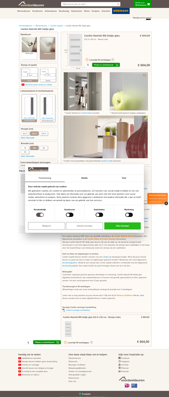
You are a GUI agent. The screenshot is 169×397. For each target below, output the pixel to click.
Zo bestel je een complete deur (35, 371)
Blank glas (29, 53)
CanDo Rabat (86, 113)
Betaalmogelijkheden (77, 368)
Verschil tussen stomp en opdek (38, 85)
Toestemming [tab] (45, 178)
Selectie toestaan (84, 226)
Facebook (125, 358)
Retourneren (74, 378)
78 (25, 148)
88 (44, 148)
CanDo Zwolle (107, 161)
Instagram (125, 361)
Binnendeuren (41, 26)
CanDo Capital (56, 26)
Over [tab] (124, 178)
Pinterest (124, 368)
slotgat (145, 218)
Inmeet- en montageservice (80, 371)
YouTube (124, 365)
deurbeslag (67, 266)
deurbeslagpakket (69, 263)
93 (25, 152)
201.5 (25, 134)
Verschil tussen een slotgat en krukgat (37, 368)
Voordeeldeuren (25, 26)
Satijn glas (47, 53)
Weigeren (46, 226)
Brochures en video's (30, 375)
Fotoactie (125, 371)
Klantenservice (75, 358)
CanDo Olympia (109, 239)
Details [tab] (84, 178)
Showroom (73, 361)
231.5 (43, 134)
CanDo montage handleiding (78, 310)
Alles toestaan (122, 226)
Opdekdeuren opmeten (31, 358)
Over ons (72, 381)
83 (34, 148)
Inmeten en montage (30, 365)
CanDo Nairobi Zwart (123, 236)
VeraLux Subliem (124, 295)
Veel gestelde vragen (77, 375)
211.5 (34, 134)
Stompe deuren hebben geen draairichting (39, 361)
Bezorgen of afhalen (77, 365)
